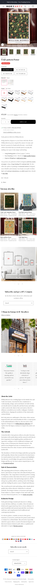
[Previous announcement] (3, 2)
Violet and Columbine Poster (8, 212)
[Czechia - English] (16, 541)
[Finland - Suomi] (32, 539)
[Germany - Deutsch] (12, 539)
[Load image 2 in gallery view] (11, 52)
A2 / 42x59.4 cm (7, 73)
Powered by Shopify (22, 579)
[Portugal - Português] (7, 539)
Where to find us (5, 315)
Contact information (19, 584)
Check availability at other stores (12, 132)
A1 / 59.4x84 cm (20, 73)
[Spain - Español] (5, 539)
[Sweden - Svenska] (30, 539)
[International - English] (3, 539)
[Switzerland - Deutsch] (25, 539)
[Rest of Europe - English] (21, 541)
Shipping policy (16, 581)
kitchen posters (18, 526)
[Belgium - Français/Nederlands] (18, 539)
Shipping (16, 114)
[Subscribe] (31, 303)
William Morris (5, 63)
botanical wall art (9, 463)
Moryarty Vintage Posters (12, 579)
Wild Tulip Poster (23, 237)
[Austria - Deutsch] (23, 539)
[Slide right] (22, 284)
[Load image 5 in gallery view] (33, 52)
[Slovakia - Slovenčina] (18, 541)
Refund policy (24, 581)
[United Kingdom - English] (21, 539)
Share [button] (4, 182)
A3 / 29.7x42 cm (20, 69)
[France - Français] (9, 539)
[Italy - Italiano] (14, 539)
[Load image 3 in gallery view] (18, 52)
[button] (3, 6)
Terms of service (8, 581)
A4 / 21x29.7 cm (7, 69)
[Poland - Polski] (34, 539)
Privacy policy (31, 579)
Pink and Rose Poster (5, 237)
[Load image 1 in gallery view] (4, 52)
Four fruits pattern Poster (25, 212)
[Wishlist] (29, 6)
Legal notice (31, 581)
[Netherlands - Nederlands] (16, 539)
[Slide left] (15, 284)
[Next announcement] (34, 2)
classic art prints (28, 494)
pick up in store (21, 158)
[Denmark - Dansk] (27, 539)
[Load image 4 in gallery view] (25, 52)
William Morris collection (22, 423)
